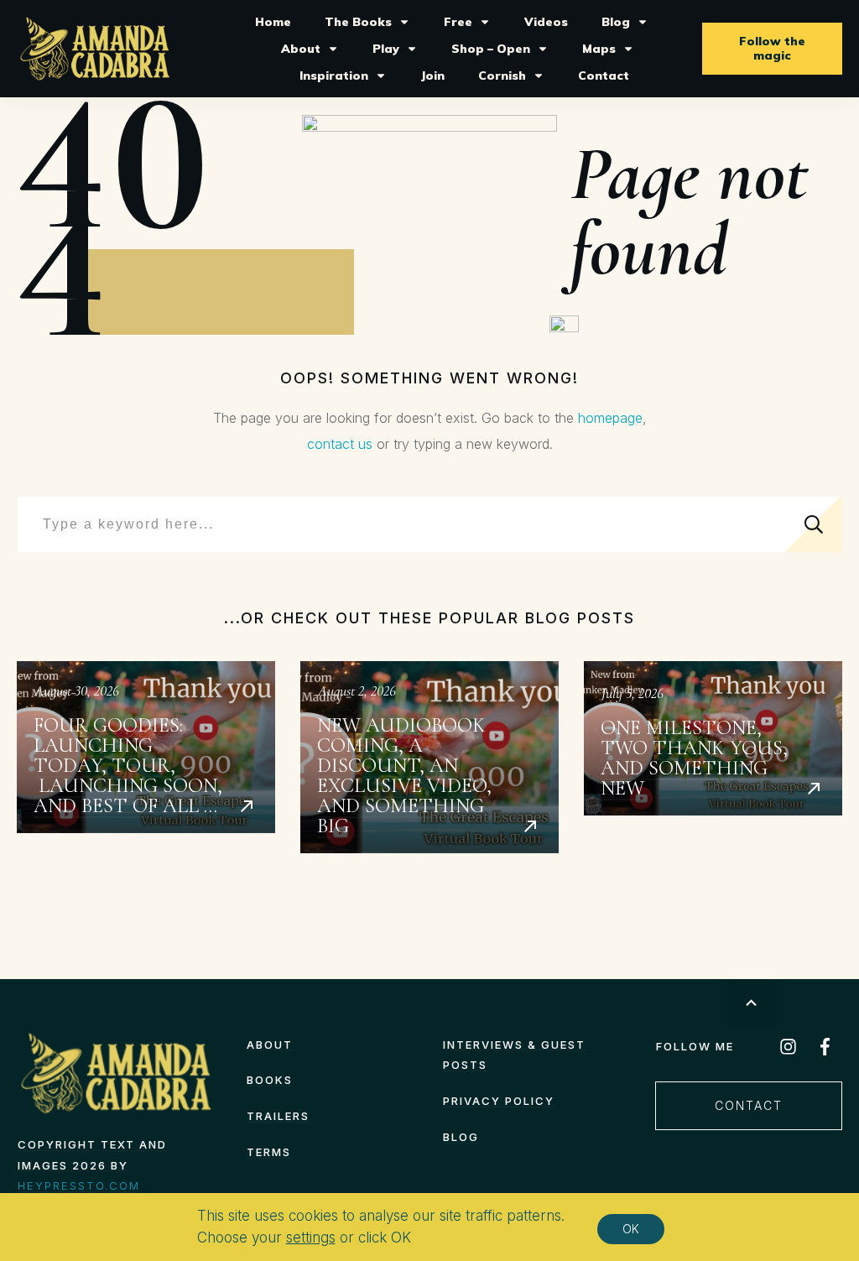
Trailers (278, 1116)
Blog (461, 1137)
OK (630, 1229)
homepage (610, 417)
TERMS (269, 1152)
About (270, 1044)
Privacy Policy (498, 1100)
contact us (339, 443)
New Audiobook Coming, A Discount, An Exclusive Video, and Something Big (429, 757)
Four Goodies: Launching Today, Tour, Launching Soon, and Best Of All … (146, 757)
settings (311, 1237)
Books (270, 1079)
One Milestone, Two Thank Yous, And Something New (713, 757)
